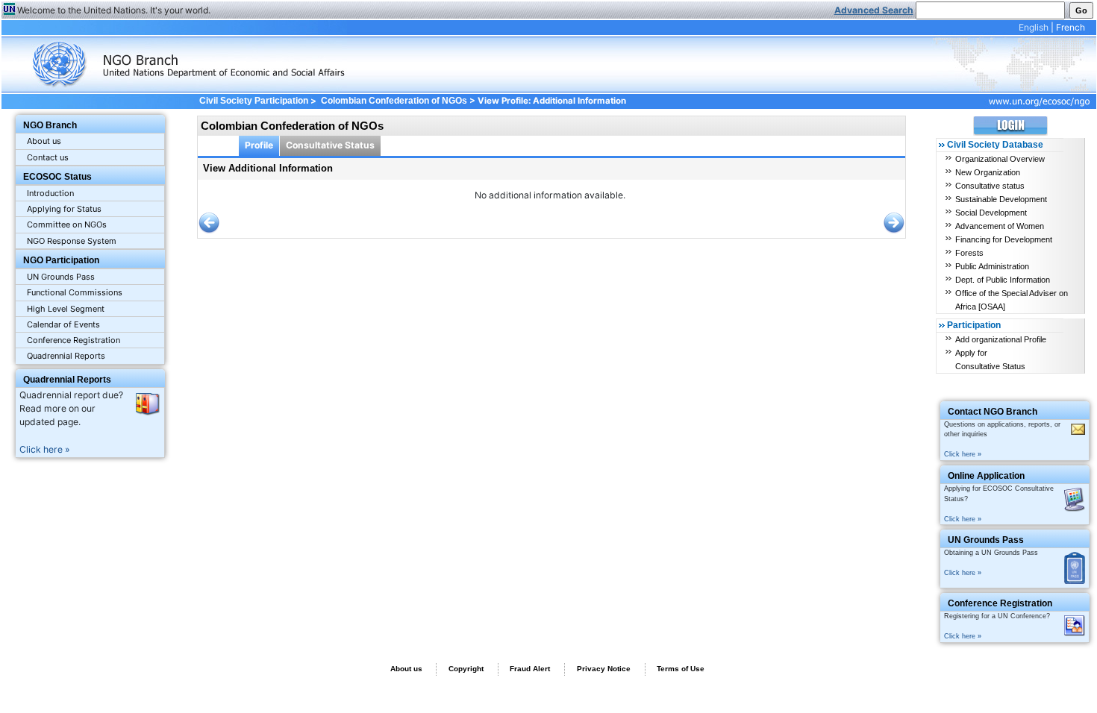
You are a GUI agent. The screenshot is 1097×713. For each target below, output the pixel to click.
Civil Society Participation (253, 100)
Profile (259, 145)
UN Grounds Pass (61, 276)
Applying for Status (64, 209)
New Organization (987, 172)
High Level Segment (65, 309)
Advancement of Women (999, 226)
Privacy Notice (604, 669)
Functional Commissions (74, 292)
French (1070, 27)
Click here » (44, 449)
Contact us (48, 157)
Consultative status (990, 185)
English (1033, 27)
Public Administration (992, 266)
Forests (969, 252)
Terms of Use (680, 669)
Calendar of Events (63, 324)
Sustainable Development (1001, 199)
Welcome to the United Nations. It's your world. (113, 10)
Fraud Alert (530, 669)
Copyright (466, 669)
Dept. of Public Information (1002, 279)
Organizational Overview (1000, 158)
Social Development (991, 212)
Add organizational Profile (1000, 339)
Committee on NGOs (67, 224)
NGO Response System (71, 241)
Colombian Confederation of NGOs (394, 100)
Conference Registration (73, 340)
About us (44, 141)
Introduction (50, 193)
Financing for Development (1003, 239)
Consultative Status (330, 145)
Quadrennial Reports (66, 356)
